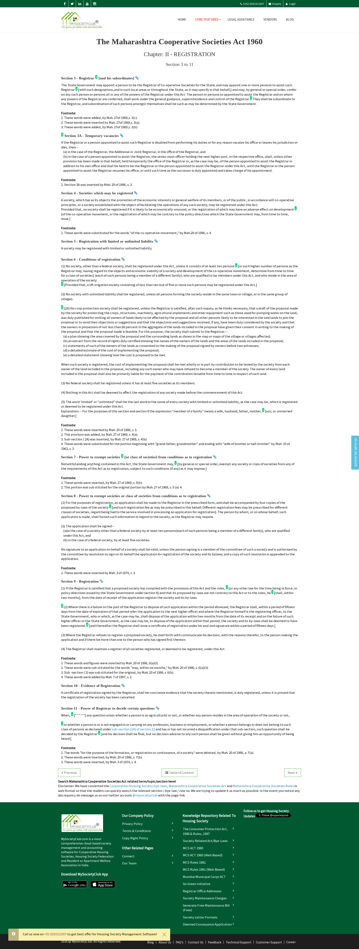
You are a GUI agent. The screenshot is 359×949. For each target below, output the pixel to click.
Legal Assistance (240, 19)
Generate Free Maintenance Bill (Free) (206, 907)
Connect (128, 856)
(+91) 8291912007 (253, 3)
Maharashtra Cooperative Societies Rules (263, 786)
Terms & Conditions (136, 830)
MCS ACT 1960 (193, 848)
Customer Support (269, 942)
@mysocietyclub (145, 795)
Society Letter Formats (200, 917)
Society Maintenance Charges (205, 898)
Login (292, 3)
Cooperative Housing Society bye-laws (138, 786)
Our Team (129, 863)
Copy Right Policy (135, 838)
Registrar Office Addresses (202, 891)
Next (292, 772)
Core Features (207, 19)
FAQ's (179, 942)
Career (291, 941)
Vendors (270, 19)
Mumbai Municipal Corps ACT (204, 876)
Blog (290, 19)
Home (182, 19)
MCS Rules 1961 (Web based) (204, 869)
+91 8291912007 (55, 934)
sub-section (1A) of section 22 (133, 729)
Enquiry (276, 3)
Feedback (214, 942)
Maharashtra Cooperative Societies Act (197, 786)
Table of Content (181, 772)
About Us (165, 942)
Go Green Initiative (196, 883)
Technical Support (238, 942)
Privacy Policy (132, 823)
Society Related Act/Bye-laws (205, 840)
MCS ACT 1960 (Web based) (202, 855)
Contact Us (195, 942)
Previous (70, 772)
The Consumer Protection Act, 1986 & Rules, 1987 (205, 831)
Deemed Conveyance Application (207, 924)
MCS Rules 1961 (194, 862)
